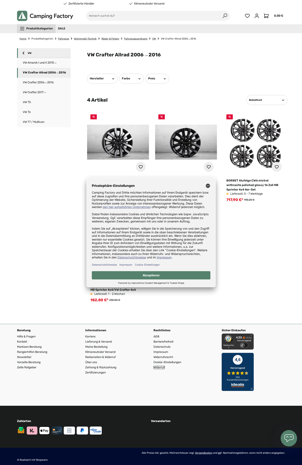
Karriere (90, 336)
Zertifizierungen (95, 372)
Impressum (160, 352)
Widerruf (159, 367)
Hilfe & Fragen (26, 336)
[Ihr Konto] (256, 15)
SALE (61, 28)
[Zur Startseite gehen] (45, 16)
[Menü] (251, 336)
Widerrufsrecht (163, 357)
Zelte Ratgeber (26, 367)
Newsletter (24, 357)
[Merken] (141, 167)
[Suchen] (225, 16)
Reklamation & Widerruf (100, 357)
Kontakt (22, 341)
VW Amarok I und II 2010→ (40, 62)
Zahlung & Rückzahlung (100, 367)
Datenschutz (162, 347)
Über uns (91, 362)
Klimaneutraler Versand (149, 3)
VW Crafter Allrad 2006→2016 (44, 72)
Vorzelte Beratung (28, 362)
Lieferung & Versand (98, 341)
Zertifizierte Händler (81, 3)
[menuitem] (36, 28)
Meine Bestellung (96, 347)
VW (29, 53)
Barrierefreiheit (163, 341)
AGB (156, 336)
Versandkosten (203, 452)
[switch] (244, 345)
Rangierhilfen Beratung (32, 352)
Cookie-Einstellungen (167, 362)
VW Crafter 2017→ (34, 92)
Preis (151, 78)
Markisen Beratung (29, 347)
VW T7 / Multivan (33, 122)
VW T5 (27, 102)
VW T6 (27, 112)
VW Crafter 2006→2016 (38, 82)
